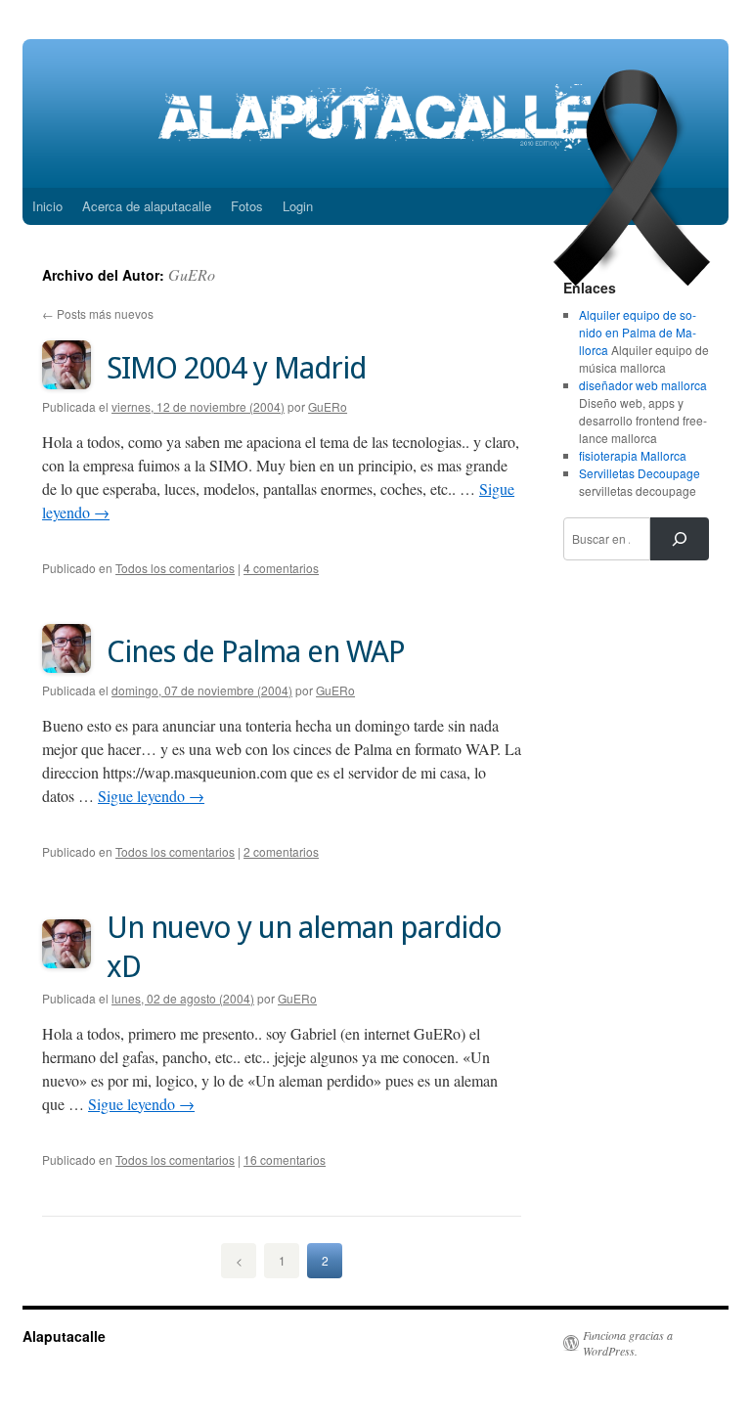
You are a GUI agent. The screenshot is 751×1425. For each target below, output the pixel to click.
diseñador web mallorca (643, 385)
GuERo (191, 274)
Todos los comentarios (175, 567)
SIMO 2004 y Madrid (236, 367)
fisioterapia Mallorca (632, 455)
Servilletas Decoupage (639, 473)
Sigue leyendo (151, 795)
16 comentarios (284, 1159)
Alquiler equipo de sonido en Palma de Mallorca (637, 332)
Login (298, 206)
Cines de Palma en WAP (256, 651)
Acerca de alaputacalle (146, 206)
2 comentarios (281, 851)
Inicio (47, 206)
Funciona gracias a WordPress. (628, 1342)
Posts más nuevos (98, 313)
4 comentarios (281, 567)
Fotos (247, 206)
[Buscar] (679, 538)
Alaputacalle (64, 1336)
